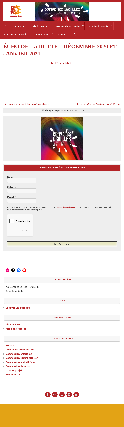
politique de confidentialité (66, 206)
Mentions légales (16, 327)
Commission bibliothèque (20, 360)
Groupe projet (14, 368)
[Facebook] (48, 393)
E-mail (11, 196)
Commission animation (19, 352)
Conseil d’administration (20, 348)
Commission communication (22, 356)
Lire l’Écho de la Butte (62, 62)
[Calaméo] (62, 393)
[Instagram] (69, 393)
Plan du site (13, 323)
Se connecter (13, 373)
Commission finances (18, 364)
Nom (10, 176)
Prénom (11, 186)
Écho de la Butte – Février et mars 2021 (97, 103)
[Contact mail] (55, 393)
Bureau (10, 344)
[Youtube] (76, 393)
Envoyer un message (18, 306)
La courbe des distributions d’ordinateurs (28, 102)
